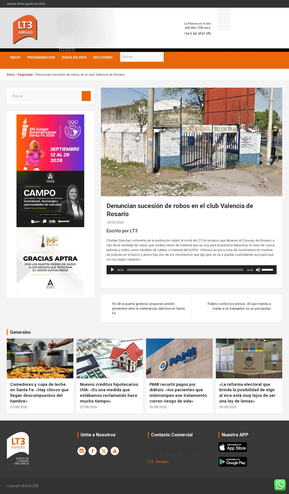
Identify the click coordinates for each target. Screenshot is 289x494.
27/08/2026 (18, 407)
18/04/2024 (115, 222)
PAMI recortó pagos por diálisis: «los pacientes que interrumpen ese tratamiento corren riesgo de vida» (178, 393)
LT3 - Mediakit (158, 462)
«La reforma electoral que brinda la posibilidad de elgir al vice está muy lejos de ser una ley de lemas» (247, 393)
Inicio (15, 57)
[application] (192, 269)
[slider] (268, 269)
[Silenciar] (258, 270)
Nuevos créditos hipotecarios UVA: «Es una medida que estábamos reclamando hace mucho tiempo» (109, 393)
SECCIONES (103, 57)
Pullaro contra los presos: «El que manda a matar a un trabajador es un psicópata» (239, 306)
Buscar (168, 57)
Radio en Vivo (74, 57)
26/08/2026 (158, 407)
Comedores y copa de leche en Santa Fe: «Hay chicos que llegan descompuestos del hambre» (39, 393)
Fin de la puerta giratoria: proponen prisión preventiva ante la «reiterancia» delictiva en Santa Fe (148, 308)
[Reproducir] (112, 270)
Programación (41, 57)
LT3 (35, 486)
